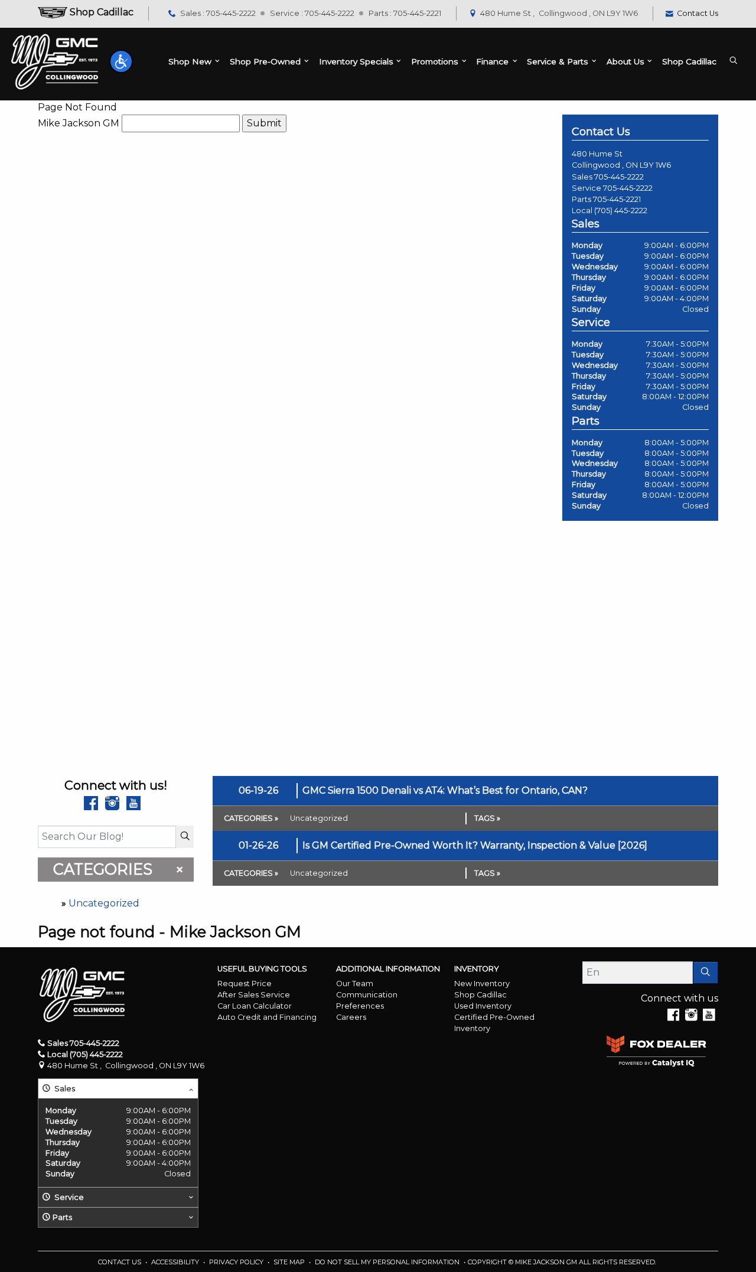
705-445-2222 (619, 176)
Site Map (290, 1262)
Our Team (354, 983)
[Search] (185, 837)
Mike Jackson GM (78, 123)
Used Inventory (482, 1006)
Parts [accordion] (62, 1217)
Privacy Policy (237, 1262)
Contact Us (120, 1262)
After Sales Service (253, 994)
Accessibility (176, 1262)
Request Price (244, 983)
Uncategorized (104, 903)
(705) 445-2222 (620, 210)
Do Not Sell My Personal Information (388, 1262)
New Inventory (482, 983)
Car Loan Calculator (254, 1006)
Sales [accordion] (64, 1088)
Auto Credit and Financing (267, 1017)
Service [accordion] (68, 1197)
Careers (351, 1017)
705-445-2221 (617, 199)
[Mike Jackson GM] (54, 62)
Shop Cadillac (480, 994)
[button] (121, 61)
